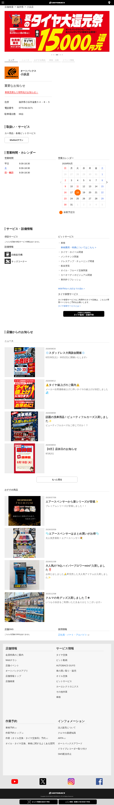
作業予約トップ (13, 733)
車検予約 (10, 727)
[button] (51, 54)
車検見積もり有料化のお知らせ (21, 92)
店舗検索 (9, 7)
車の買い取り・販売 (66, 670)
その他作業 (61, 691)
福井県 (20, 7)
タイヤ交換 (61, 655)
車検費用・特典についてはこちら (77, 247)
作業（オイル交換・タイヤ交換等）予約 (26, 738)
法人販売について (67, 727)
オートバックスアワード (70, 743)
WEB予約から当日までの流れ (70, 289)
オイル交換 (61, 676)
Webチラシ (11, 660)
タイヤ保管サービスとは (68, 306)
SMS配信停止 (65, 754)
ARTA (60, 738)
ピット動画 (61, 660)
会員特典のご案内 (14, 655)
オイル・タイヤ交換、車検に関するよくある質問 (30, 743)
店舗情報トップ (13, 676)
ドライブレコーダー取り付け (72, 748)
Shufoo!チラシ (16, 140)
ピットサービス (64, 681)
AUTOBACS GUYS (65, 665)
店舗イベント (12, 665)
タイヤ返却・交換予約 (84, 314)
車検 (58, 697)
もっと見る (57, 479)
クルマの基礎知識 (67, 733)
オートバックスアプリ (17, 670)
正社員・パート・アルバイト (72, 634)
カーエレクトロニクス (67, 686)
